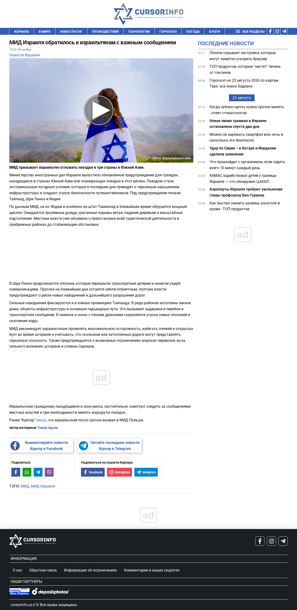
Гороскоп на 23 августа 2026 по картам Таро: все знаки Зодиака (244, 83)
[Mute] (19, 160)
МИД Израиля (43, 486)
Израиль (21, 31)
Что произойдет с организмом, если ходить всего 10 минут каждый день (247, 165)
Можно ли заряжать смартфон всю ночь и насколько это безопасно (246, 137)
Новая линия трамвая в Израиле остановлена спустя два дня (238, 124)
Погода (193, 31)
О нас (17, 570)
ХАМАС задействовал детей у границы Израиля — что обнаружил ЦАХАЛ (243, 178)
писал (41, 420)
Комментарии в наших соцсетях (152, 570)
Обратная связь (43, 570)
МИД (25, 486)
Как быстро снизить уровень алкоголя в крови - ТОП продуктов (245, 206)
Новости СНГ (71, 31)
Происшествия (105, 31)
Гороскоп (168, 31)
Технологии (139, 31)
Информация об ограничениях (90, 570)
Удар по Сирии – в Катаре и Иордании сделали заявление (243, 151)
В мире (45, 31)
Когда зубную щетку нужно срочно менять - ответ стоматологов (247, 110)
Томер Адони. (48, 427)
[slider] (31, 161)
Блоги (214, 31)
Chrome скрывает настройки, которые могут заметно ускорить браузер (243, 56)
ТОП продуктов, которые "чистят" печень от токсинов (245, 69)
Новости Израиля (24, 55)
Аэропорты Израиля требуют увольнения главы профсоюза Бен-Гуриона (246, 192)
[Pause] (13, 160)
